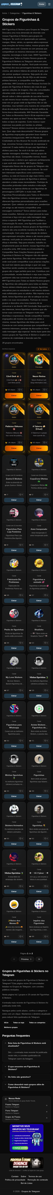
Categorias (15, 13)
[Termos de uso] (27, 1162)
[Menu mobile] (49, 4)
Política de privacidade (15, 1180)
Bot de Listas (26, 1183)
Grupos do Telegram (30, 1191)
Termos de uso (35, 1176)
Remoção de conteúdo (38, 1180)
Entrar (14, 396)
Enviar (41, 4)
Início (4, 13)
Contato (15, 1176)
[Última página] (39, 959)
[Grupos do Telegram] (11, 4)
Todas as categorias (37, 1023)
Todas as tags (18, 1023)
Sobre (23, 1176)
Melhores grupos (11, 1027)
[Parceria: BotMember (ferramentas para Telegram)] (26, 1138)
